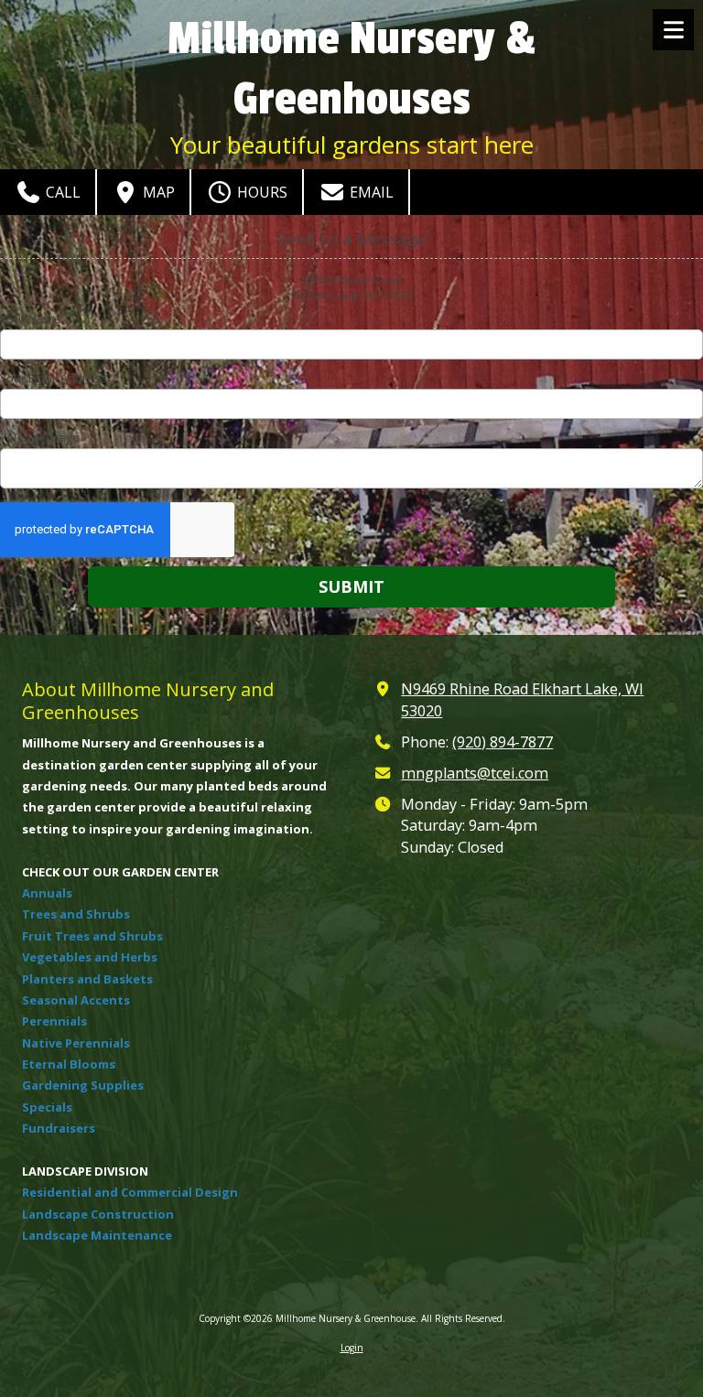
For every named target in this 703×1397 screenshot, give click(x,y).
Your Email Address (53, 378)
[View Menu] (673, 29)
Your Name (30, 318)
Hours (260, 192)
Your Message (40, 437)
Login (352, 1347)
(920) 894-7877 (502, 742)
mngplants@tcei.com (474, 773)
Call (61, 192)
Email (370, 192)
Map (157, 192)
